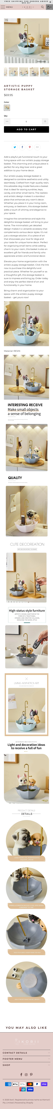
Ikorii (11, 1100)
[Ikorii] (26, 7)
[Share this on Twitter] (15, 147)
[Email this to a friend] (37, 147)
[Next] (47, 40)
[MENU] (1, 7)
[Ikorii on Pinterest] (31, 1075)
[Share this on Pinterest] (30, 147)
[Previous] (6, 40)
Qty (5, 116)
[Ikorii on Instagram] (26, 1075)
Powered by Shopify (24, 1103)
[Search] (42, 7)
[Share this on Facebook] (22, 147)
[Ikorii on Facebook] (21, 1075)
